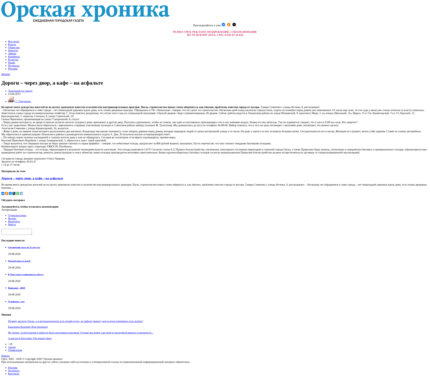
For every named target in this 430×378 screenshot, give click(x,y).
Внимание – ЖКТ (16, 288)
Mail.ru (12, 224)
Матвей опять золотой (19, 261)
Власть (12, 44)
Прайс (11, 62)
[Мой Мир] (10, 193)
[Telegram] (21, 193)
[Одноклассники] (6, 193)
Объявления (15, 350)
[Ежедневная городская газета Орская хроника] (85, 21)
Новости (13, 50)
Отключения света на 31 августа (24, 247)
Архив (12, 347)
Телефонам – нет (16, 301)
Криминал (14, 56)
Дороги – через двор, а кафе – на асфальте (32, 178)
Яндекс (12, 218)
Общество (14, 47)
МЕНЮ (5, 74)
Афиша (12, 53)
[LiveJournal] (13, 193)
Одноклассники (17, 215)
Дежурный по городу (20, 90)
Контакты (13, 373)
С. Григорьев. (23, 101)
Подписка (13, 65)
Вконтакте (14, 221)
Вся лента (13, 41)
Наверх (5, 355)
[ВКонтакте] (2, 193)
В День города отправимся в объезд (26, 274)
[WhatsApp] (17, 193)
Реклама (12, 68)
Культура (13, 59)
